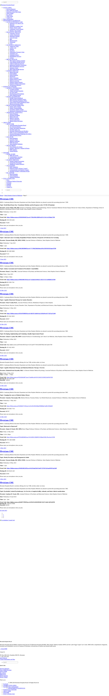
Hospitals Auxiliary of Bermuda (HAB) (20, 171)
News (7, 180)
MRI (11, 39)
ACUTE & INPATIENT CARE (14, 22)
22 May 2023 (3, 324)
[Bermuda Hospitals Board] (7, 5)
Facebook (8, 182)
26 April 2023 (3, 510)
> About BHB (3, 648)
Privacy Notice (4, 677)
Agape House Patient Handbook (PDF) (19, 102)
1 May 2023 (3, 448)
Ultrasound (12, 42)
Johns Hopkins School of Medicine (13, 195)
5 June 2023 (3, 259)
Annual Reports (14, 151)
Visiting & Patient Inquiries (16, 91)
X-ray (11, 43)
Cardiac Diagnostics (15, 35)
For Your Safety (14, 92)
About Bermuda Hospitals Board (18, 125)
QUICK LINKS (7, 7)
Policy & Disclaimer (8, 19)
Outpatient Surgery (14, 55)
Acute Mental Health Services (17, 62)
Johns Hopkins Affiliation (16, 144)
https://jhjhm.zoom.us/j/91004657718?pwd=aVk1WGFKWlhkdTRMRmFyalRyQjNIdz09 (30, 406)
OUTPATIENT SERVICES (13, 45)
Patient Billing (13, 73)
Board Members (14, 138)
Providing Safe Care (15, 129)
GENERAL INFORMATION (14, 88)
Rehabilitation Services (15, 56)
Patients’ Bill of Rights (15, 106)
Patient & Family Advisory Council (18, 168)
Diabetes (12, 49)
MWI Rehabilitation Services (17, 66)
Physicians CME (7, 199)
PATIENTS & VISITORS (10, 86)
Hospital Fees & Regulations (17, 93)
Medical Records (14, 72)
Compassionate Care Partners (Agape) (19, 170)
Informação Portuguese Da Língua (18, 111)
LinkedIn (8, 184)
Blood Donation (14, 174)
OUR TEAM (9, 137)
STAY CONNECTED (9, 178)
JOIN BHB (6, 152)
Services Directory (11, 9)
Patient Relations (14, 75)
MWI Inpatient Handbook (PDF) (18, 99)
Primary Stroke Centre (15, 27)
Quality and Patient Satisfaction (17, 128)
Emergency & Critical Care (16, 23)
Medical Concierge (14, 81)
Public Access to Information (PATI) (19, 132)
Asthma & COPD (14, 46)
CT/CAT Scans (13, 37)
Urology (12, 58)
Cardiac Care (13, 48)
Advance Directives (15, 119)
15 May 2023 (3, 385)
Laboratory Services (15, 33)
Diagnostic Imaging (14, 36)
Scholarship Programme (16, 162)
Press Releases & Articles (16, 147)
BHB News (3, 674)
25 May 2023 (3, 290)
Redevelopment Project (15, 135)
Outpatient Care (14, 53)
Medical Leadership (15, 141)
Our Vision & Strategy (15, 126)
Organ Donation (14, 175)
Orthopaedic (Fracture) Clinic (17, 52)
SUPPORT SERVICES (12, 70)
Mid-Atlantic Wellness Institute (17, 60)
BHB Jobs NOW (14, 155)
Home (1, 195)
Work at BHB (9, 13)
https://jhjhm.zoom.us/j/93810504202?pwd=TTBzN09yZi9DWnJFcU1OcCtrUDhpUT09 (31, 217)
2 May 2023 (3, 479)
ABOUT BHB (7, 122)
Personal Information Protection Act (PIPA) (20, 134)
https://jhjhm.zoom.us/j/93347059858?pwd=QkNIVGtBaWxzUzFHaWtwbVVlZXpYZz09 (31, 313)
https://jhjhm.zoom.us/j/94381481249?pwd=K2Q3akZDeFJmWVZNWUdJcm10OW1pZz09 (32, 468)
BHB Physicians (14, 142)
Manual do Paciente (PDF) (16, 104)
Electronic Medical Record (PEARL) (19, 131)
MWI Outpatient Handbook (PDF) (18, 101)
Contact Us (9, 17)
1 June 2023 (3, 228)
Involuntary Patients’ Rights (17, 109)
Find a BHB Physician (12, 10)
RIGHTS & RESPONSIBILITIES (15, 105)
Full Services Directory (15, 85)
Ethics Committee (14, 78)
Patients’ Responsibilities (16, 108)
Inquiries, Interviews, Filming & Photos (19, 148)
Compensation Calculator (16, 157)
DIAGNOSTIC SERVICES (13, 32)
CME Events (9, 16)
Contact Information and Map (7, 659)
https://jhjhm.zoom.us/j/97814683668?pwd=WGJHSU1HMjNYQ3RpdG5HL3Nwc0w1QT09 (31, 437)
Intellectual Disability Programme (18, 65)
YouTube (8, 185)
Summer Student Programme (17, 161)
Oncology (12, 50)
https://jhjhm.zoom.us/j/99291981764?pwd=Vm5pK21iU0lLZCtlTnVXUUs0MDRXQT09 (31, 279)
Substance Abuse (14, 68)
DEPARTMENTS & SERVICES (11, 20)
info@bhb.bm (3, 658)
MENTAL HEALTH (11, 59)
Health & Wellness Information (17, 83)
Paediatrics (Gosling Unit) (16, 26)
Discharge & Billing (15, 115)
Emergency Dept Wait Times (13, 12)
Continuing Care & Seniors (16, 29)
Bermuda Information (15, 158)
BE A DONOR (10, 172)
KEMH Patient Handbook (16, 98)
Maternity (12, 25)
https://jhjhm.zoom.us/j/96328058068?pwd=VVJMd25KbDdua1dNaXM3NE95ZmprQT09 (31, 248)
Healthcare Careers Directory (17, 164)
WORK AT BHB (10, 154)
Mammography (13, 40)
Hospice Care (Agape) (15, 30)
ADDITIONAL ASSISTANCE (14, 112)
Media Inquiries (4, 675)
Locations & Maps (14, 89)
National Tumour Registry (16, 82)
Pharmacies (12, 76)
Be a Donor (9, 14)
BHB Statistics (13, 149)
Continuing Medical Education (14, 181)
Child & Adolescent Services (17, 63)
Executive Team (14, 139)
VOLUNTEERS (10, 165)
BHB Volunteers (14, 167)
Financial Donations (15, 177)
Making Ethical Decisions (16, 121)
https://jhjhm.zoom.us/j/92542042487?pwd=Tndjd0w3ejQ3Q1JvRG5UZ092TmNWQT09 (30, 377)
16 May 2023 (3, 355)
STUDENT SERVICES (12, 160)
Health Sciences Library (16, 79)
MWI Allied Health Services (17, 69)
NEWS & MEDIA (11, 145)
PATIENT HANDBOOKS (13, 96)
